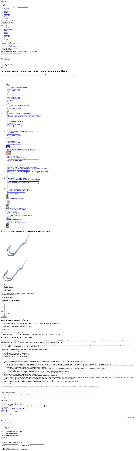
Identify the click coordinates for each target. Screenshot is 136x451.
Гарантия (6, 15)
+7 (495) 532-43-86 (23, 7)
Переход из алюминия (13, 212)
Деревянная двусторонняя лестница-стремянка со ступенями (23, 116)
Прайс (2, 21)
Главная (6, 11)
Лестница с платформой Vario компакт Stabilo (19, 182)
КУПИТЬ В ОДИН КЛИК (18, 408)
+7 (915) (130, 417)
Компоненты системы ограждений (16, 222)
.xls (2, 65)
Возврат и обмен (8, 422)
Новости (6, 12)
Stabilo (8, 203)
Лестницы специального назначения (20, 154)
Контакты (6, 18)
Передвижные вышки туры (16, 198)
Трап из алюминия (12, 211)
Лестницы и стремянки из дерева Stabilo (20, 113)
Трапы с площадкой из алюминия (16, 209)
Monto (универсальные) (13, 89)
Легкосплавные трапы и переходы (18, 208)
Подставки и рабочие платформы (19, 87)
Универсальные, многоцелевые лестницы (22, 131)
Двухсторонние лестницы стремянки (19, 105)
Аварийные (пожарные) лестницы (19, 189)
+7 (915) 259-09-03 (5, 8)
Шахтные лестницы (12, 193)
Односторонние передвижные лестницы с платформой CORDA (24, 183)
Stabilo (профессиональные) (14, 90)
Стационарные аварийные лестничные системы (20, 190)
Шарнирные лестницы (17, 139)
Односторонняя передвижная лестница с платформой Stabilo (23, 179)
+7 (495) (7, 414)
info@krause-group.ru (7, 45)
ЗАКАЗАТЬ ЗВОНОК (7, 49)
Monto (8, 201)
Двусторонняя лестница (30, 51)
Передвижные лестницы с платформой (18, 178)
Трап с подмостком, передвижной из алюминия (20, 215)
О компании (7, 14)
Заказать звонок (5, 67)
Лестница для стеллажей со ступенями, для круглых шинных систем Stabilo (27, 171)
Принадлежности (15, 148)
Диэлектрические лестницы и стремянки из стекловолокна (23, 159)
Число (2, 314)
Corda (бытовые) (11, 100)
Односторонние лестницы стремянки (21, 95)
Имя (2, 311)
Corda (8, 200)
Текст (2, 307)
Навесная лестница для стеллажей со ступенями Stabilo (22, 167)
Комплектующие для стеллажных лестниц (18, 170)
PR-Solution (4, 437)
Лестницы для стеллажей (17, 165)
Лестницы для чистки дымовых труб (17, 157)
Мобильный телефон (23, 445)
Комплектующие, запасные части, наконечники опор (21, 150)
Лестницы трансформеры (16, 227)
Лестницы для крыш (12, 156)
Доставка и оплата (9, 16)
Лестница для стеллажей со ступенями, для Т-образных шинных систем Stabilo (28, 168)
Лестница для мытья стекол (14, 160)
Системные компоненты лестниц (16, 192)
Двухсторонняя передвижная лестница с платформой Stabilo (23, 181)
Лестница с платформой (16, 51)
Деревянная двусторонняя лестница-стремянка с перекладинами (24, 115)
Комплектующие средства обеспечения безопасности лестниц (23, 149)
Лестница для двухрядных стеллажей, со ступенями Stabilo (23, 172)
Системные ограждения (17, 219)
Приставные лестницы (16, 121)
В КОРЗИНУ (5, 408)
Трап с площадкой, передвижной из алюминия (19, 214)
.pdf (6, 65)
